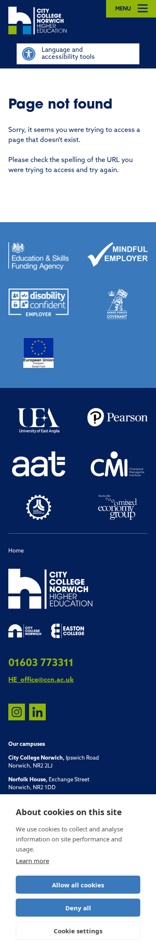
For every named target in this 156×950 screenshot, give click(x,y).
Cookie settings (78, 931)
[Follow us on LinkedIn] (37, 712)
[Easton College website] (67, 631)
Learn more (32, 860)
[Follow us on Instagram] (16, 712)
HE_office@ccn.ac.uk (41, 680)
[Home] (82, 20)
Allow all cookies (78, 885)
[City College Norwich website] (24, 631)
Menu (123, 9)
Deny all (78, 908)
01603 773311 (41, 664)
